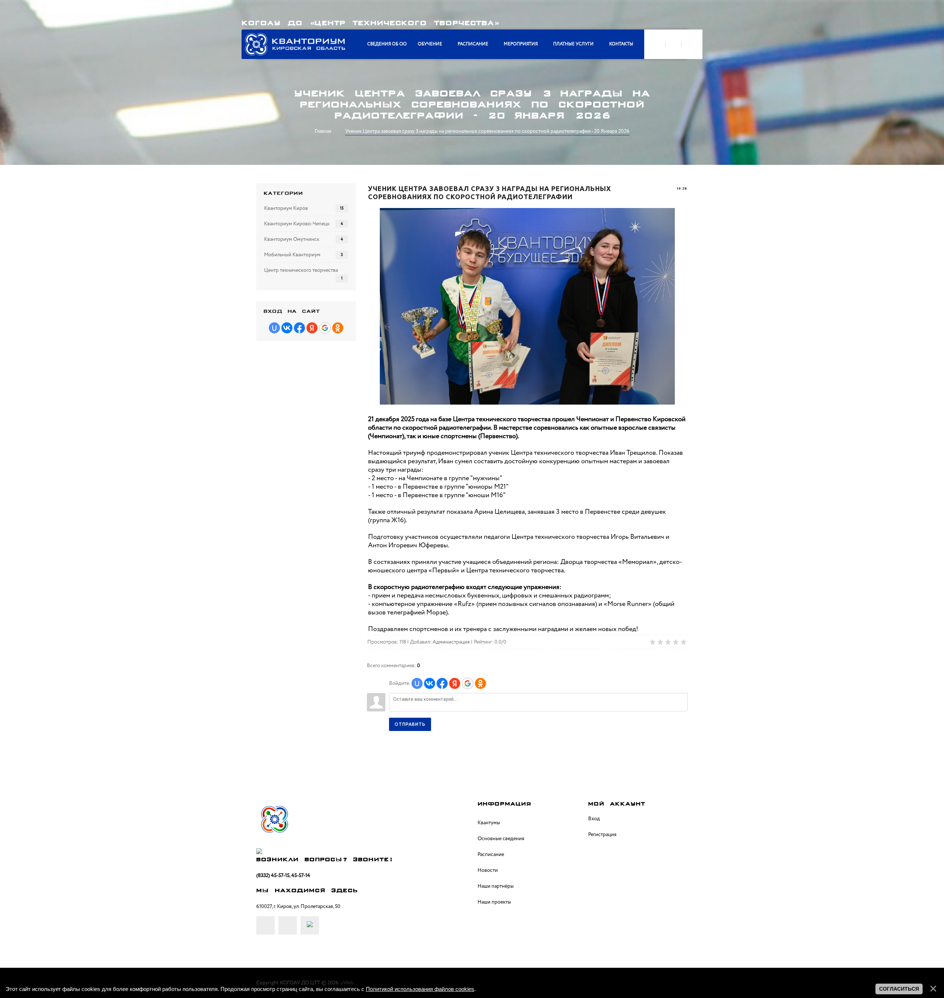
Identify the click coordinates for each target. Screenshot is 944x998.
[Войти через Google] (467, 683)
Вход (594, 818)
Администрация (451, 642)
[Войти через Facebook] (442, 683)
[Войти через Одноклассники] (480, 683)
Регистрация (602, 834)
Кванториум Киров (286, 208)
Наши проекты (494, 902)
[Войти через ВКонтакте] (429, 683)
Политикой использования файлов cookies (420, 989)
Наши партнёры (496, 886)
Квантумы (489, 823)
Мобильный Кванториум (292, 255)
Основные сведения (501, 838)
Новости (488, 870)
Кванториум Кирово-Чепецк (297, 224)
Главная (323, 131)
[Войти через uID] (417, 683)
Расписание (491, 854)
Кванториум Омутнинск (291, 239)
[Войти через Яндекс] (454, 683)
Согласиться (899, 989)
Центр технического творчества (301, 270)
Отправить (410, 724)
